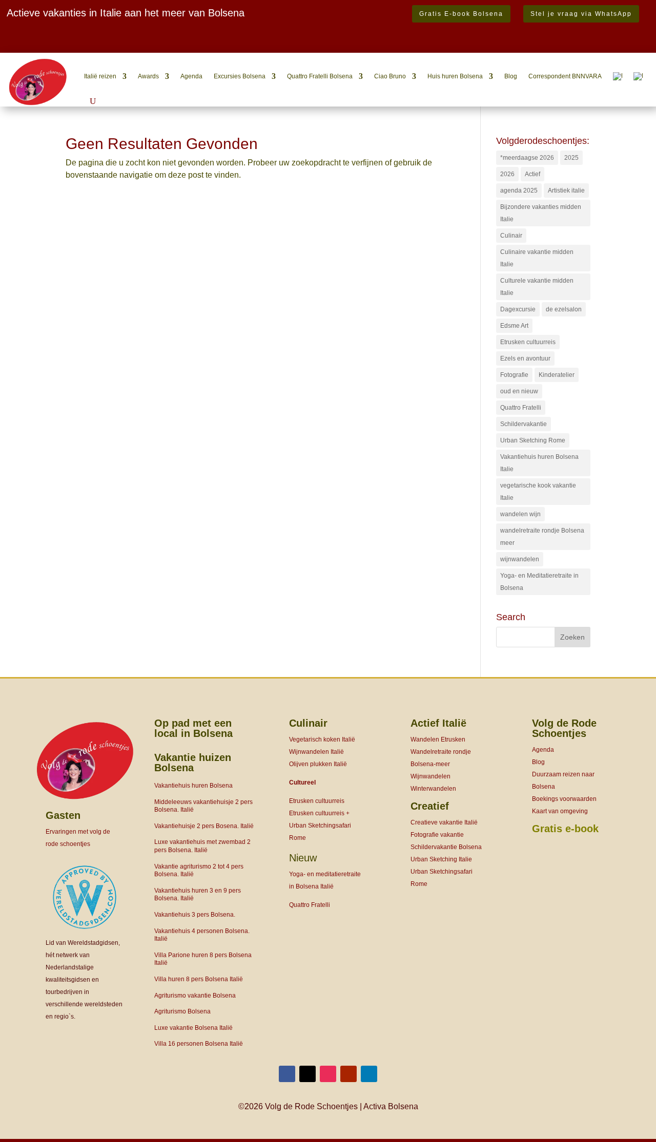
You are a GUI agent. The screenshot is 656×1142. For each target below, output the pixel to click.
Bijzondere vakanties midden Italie (540, 213)
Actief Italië (438, 723)
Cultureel (302, 782)
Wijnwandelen (430, 776)
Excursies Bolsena (239, 76)
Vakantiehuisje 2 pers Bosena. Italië (204, 826)
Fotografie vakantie (437, 834)
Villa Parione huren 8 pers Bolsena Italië (203, 959)
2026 (507, 174)
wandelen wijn (520, 514)
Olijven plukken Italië (318, 764)
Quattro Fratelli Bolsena (320, 76)
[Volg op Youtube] (348, 1074)
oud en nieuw (519, 391)
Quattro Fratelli (520, 407)
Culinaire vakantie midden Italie (536, 258)
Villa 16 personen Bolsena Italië (198, 1043)
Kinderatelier (557, 374)
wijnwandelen (519, 559)
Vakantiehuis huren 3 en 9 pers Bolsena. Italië (197, 894)
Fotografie (514, 374)
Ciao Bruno (390, 76)
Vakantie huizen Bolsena (192, 762)
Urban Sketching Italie (441, 859)
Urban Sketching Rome (532, 440)
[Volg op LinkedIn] (369, 1074)
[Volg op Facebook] (287, 1074)
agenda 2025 (519, 190)
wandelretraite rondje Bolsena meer (542, 536)
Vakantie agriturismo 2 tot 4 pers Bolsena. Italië (198, 870)
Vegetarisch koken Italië (322, 739)
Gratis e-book (565, 828)
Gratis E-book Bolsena (461, 13)
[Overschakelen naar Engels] (638, 76)
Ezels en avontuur (525, 358)
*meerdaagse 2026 (527, 157)
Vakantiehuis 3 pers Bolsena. (194, 914)
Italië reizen (100, 76)
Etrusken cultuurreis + (319, 813)
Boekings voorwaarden (564, 798)
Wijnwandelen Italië (316, 751)
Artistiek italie (566, 190)
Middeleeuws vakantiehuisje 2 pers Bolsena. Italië (203, 806)
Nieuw (303, 857)
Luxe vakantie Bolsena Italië (193, 1027)
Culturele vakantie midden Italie (536, 287)
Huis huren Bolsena (455, 76)
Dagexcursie (518, 309)
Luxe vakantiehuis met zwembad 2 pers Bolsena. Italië (202, 846)
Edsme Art (514, 325)
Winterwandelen (433, 788)
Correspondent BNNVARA (565, 76)
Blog (510, 76)
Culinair (511, 235)
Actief (532, 174)
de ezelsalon (564, 309)
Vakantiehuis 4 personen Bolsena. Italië (202, 935)
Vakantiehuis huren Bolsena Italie (539, 463)
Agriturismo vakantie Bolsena (195, 995)
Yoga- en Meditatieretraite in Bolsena (539, 581)
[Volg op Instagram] (328, 1074)
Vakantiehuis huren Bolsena (193, 785)
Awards (148, 76)
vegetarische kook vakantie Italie (538, 491)
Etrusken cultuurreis (528, 342)
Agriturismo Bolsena (182, 1011)
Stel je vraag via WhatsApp (581, 13)
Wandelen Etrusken (438, 739)
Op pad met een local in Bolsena (193, 728)
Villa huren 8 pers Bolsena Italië (198, 979)
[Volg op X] (307, 1074)
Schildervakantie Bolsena (446, 847)
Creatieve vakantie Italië (444, 822)
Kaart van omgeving (560, 811)
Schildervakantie (523, 424)
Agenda (191, 76)
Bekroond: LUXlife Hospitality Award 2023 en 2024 (111, 33)
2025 (571, 157)
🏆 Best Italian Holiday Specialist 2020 (77, 45)
